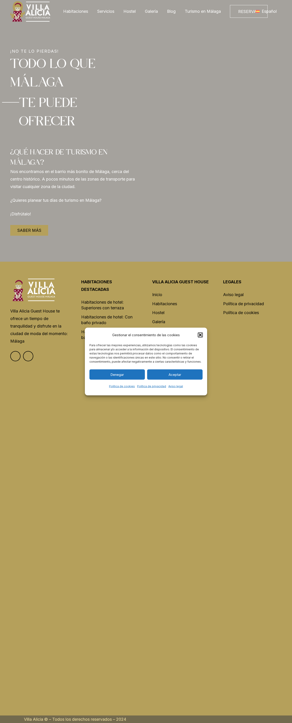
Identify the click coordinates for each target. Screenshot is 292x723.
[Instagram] (28, 356)
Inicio (157, 294)
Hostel (158, 312)
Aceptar (175, 374)
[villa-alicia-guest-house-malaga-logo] (30, 11)
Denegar (117, 374)
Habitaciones (164, 303)
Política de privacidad (151, 386)
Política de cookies (122, 386)
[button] (200, 335)
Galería (158, 321)
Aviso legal (175, 386)
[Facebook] (15, 356)
